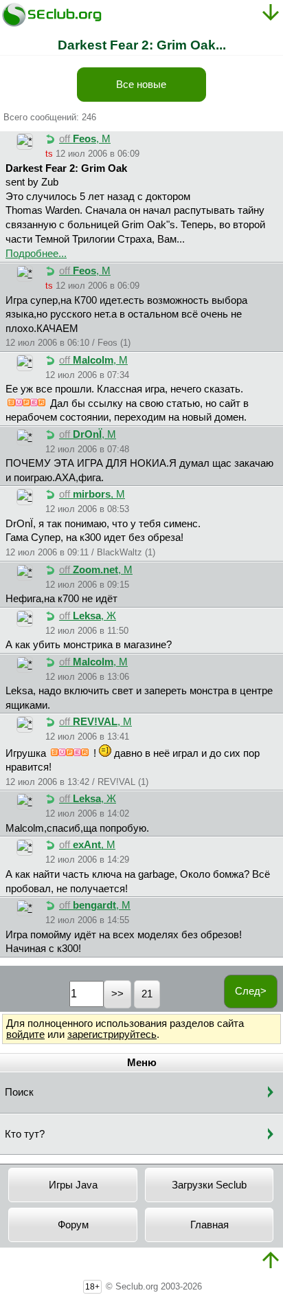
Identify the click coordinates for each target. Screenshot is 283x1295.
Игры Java (73, 1185)
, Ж (87, 615)
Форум (73, 1224)
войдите (25, 1034)
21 (147, 993)
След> (251, 991)
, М (85, 138)
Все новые (141, 84)
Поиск (19, 1092)
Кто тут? (25, 1134)
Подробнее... (36, 253)
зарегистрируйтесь (112, 1034)
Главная (209, 1224)
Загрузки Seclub (209, 1185)
